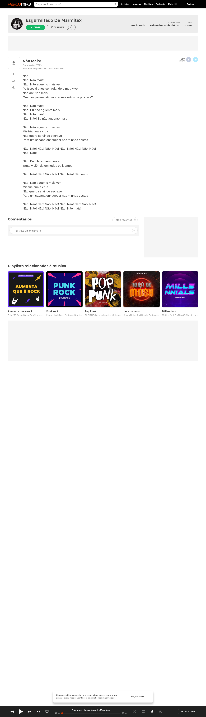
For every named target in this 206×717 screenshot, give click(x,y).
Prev (12, 711)
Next (29, 711)
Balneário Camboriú (162, 25)
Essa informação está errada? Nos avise (43, 68)
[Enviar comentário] (134, 230)
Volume (38, 711)
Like (47, 711)
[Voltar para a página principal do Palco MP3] (20, 4)
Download (152, 711)
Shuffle (134, 711)
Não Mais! (77, 709)
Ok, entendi (138, 696)
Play (21, 711)
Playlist (160, 711)
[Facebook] (188, 59)
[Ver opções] (73, 27)
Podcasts (160, 4)
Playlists (148, 4)
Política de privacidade (105, 697)
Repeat (143, 711)
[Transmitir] (169, 711)
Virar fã (59, 27)
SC (178, 25)
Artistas (125, 4)
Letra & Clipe (188, 711)
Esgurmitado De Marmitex (54, 20)
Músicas (136, 4)
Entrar (190, 4)
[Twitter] (195, 59)
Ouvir (37, 27)
